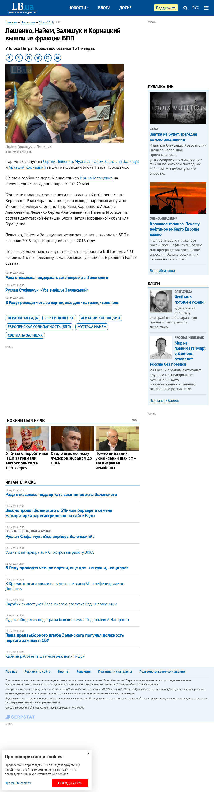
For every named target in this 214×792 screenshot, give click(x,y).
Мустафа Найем (89, 161)
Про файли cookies (18, 783)
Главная (11, 22)
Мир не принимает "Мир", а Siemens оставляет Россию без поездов (177, 353)
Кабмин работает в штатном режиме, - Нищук (44, 656)
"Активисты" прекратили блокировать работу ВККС (49, 552)
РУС (195, 7)
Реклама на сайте (37, 671)
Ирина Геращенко (96, 178)
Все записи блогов (164, 400)
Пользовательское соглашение (162, 671)
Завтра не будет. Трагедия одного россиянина (173, 136)
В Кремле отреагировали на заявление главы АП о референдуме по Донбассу (64, 586)
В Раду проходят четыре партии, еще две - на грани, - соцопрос (62, 302)
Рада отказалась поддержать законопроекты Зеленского (56, 277)
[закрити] (88, 753)
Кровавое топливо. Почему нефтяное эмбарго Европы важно (174, 229)
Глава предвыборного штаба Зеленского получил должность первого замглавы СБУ (64, 637)
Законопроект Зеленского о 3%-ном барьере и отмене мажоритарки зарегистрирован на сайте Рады (58, 512)
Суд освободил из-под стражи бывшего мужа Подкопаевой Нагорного (67, 619)
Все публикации (162, 270)
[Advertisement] (72, 379)
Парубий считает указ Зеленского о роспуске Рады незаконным (61, 604)
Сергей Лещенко (58, 161)
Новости (77, 7)
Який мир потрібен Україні (190, 299)
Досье (125, 7)
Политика (28, 22)
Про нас (11, 671)
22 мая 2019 (46, 22)
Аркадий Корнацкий (27, 167)
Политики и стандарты (115, 671)
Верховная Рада (23, 318)
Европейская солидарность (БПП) (39, 326)
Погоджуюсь (70, 783)
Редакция (84, 671)
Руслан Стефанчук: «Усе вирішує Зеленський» (46, 290)
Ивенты (63, 671)
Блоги (104, 7)
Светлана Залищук (122, 161)
